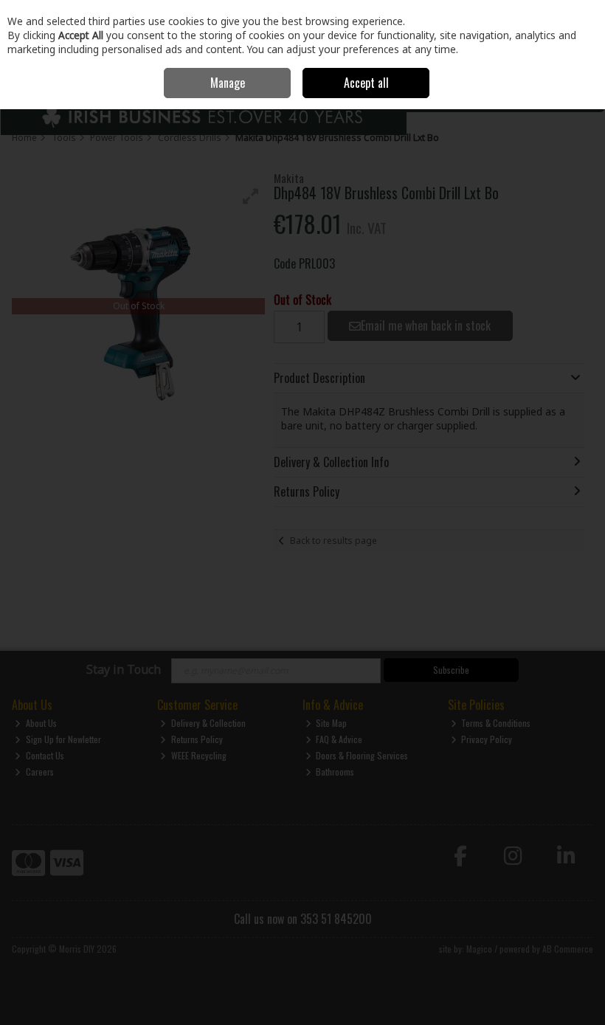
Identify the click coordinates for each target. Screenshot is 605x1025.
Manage (227, 83)
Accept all (366, 83)
